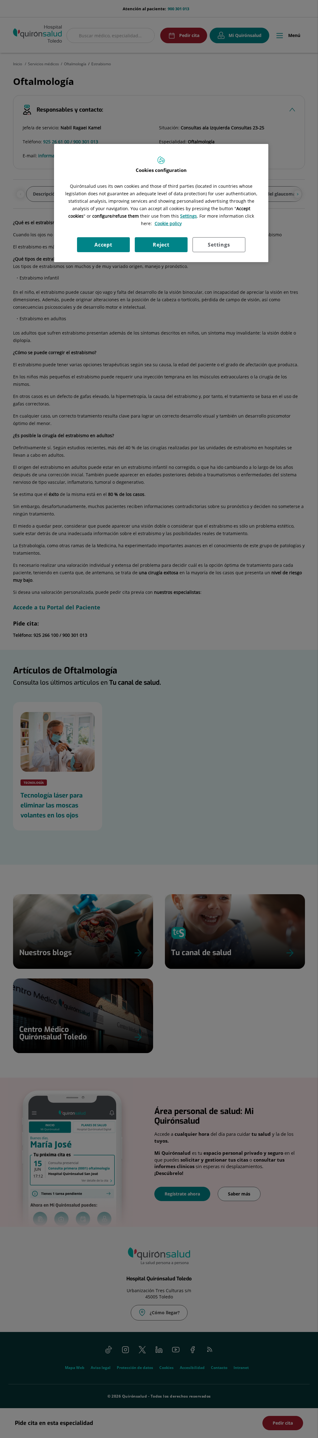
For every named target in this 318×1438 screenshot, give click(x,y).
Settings (219, 244)
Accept (103, 244)
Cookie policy (168, 223)
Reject (161, 244)
